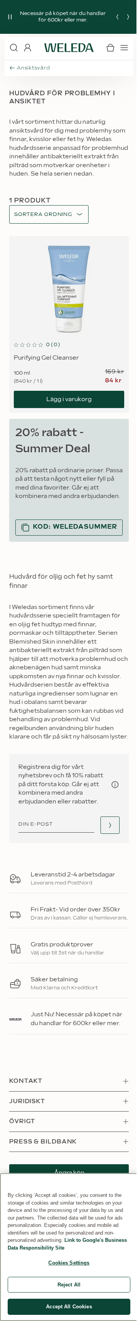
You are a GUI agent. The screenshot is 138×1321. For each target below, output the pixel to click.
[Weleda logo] (69, 47)
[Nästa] (128, 17)
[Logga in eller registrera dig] (27, 47)
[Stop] (10, 17)
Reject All (69, 1285)
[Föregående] (117, 17)
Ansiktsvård (33, 68)
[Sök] (13, 47)
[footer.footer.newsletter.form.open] (110, 825)
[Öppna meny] (124, 47)
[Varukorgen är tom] (110, 47)
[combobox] (43, 214)
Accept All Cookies (69, 1306)
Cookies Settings (68, 1263)
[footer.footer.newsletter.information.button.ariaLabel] (115, 784)
